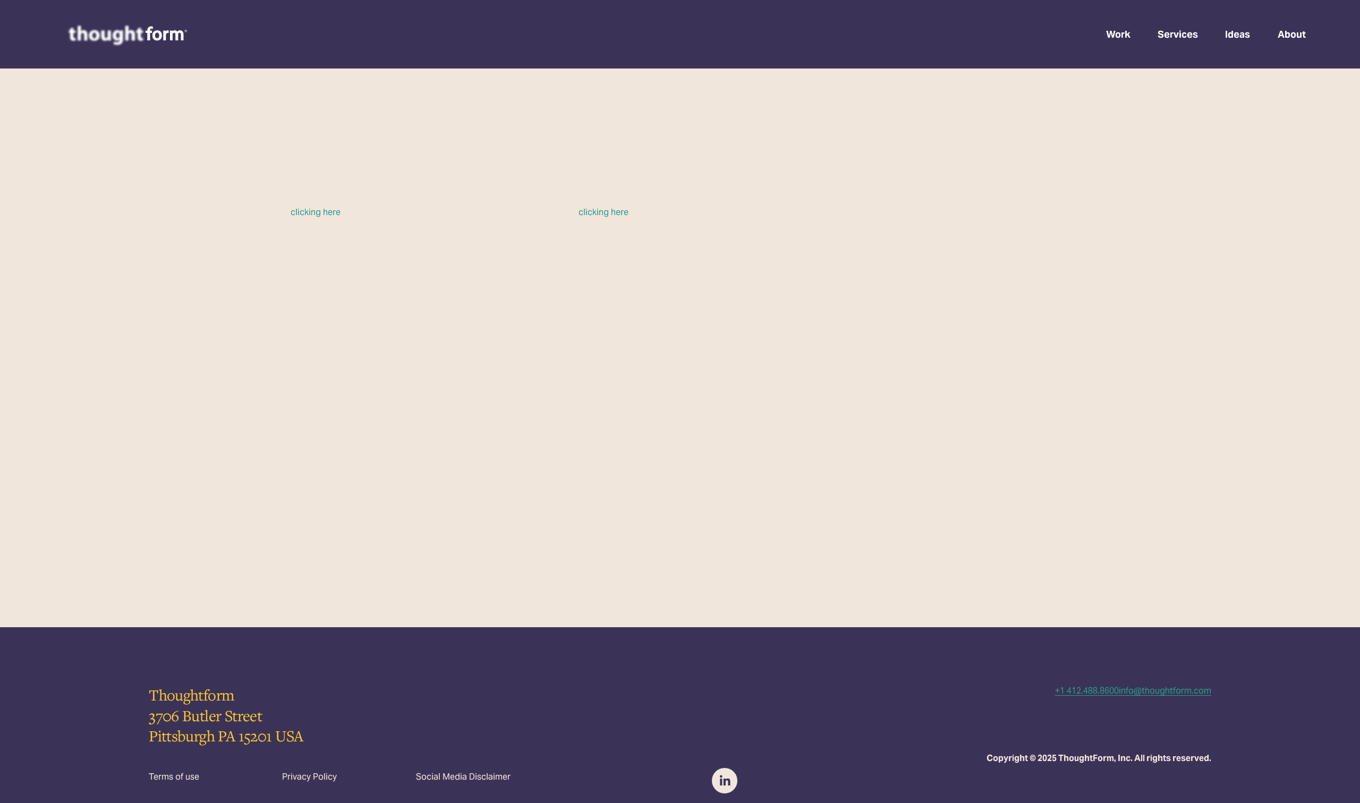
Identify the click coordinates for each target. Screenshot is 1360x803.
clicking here (316, 212)
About (1292, 34)
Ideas (1237, 34)
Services (1178, 34)
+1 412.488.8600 (1087, 690)
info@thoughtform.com (1165, 690)
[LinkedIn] (724, 780)
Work (1118, 34)
